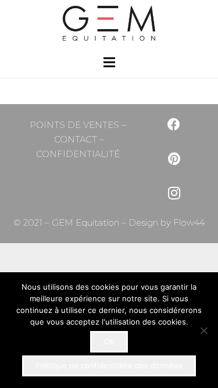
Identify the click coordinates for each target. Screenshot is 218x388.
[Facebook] (174, 125)
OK (109, 341)
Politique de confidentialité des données (109, 365)
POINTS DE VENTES (74, 124)
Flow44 (188, 222)
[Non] (203, 330)
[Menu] (109, 62)
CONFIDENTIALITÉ (78, 153)
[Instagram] (174, 193)
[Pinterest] (174, 159)
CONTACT (75, 139)
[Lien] (109, 23)
